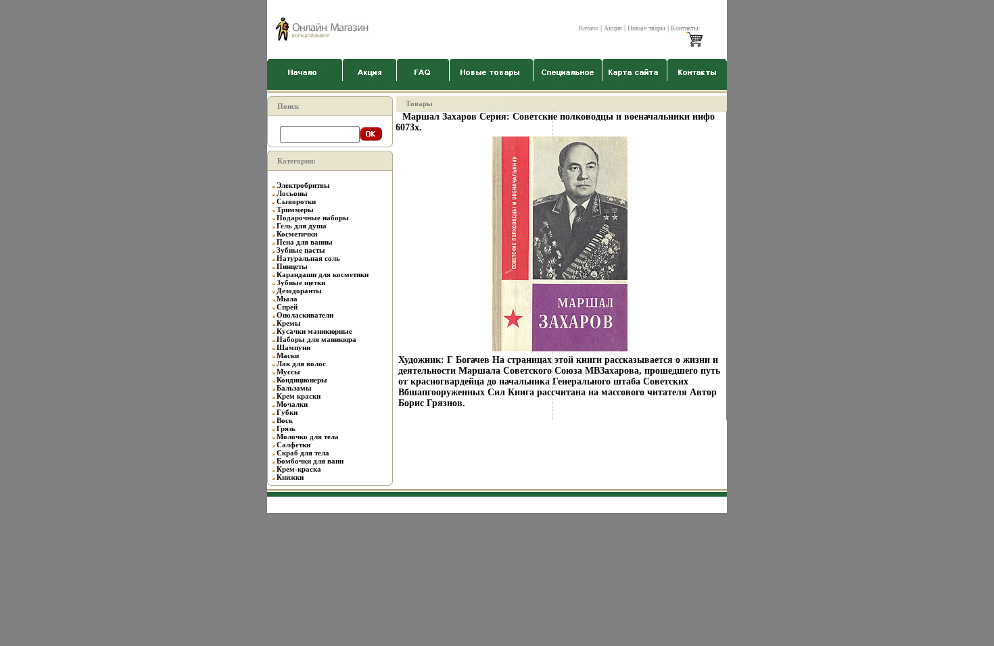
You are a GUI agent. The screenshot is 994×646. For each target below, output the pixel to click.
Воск (285, 420)
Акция (613, 28)
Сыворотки (296, 201)
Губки (287, 412)
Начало (588, 28)
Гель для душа (302, 226)
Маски (288, 355)
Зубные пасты (301, 250)
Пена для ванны (305, 242)
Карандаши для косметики (323, 274)
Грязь (286, 428)
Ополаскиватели (305, 315)
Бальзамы (294, 388)
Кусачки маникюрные (314, 331)
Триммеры (295, 209)
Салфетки (293, 445)
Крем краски (299, 396)
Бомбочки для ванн (310, 461)
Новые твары (646, 28)
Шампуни (293, 347)
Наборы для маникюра (316, 339)
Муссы (288, 372)
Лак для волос (301, 363)
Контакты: (686, 28)
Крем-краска (299, 469)
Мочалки (292, 404)
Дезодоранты (299, 291)
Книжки (290, 477)
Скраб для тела (303, 453)
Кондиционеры (302, 380)
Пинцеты (292, 266)
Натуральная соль (308, 258)
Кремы (289, 323)
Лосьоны (292, 193)
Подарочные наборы (313, 218)
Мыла (287, 299)
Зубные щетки (301, 282)
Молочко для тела (308, 436)
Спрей (287, 307)
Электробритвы (303, 185)
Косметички (297, 234)
